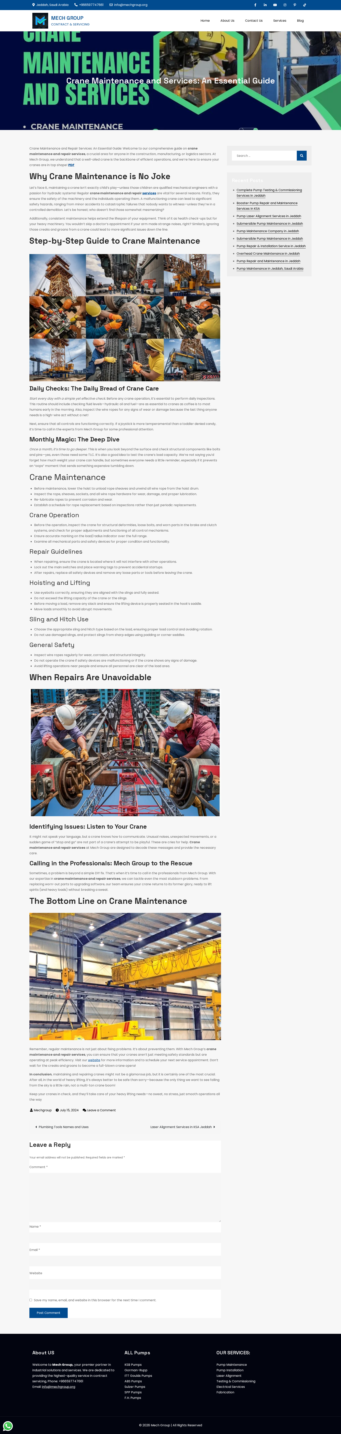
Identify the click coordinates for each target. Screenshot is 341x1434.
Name (35, 1226)
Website (35, 1273)
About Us (227, 20)
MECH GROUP (67, 18)
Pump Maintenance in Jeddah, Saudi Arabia (270, 268)
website (94, 1060)
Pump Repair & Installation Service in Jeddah (271, 246)
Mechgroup (43, 1110)
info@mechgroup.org (130, 5)
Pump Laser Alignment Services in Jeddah (269, 216)
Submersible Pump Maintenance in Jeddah (270, 223)
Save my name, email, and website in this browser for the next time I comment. (95, 1300)
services (149, 193)
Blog (300, 20)
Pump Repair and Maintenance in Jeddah (268, 261)
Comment (38, 1167)
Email (34, 1250)
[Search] (302, 156)
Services (279, 20)
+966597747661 (91, 5)
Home (205, 20)
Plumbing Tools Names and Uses (64, 1127)
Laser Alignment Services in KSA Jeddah (181, 1127)
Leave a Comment (101, 1110)
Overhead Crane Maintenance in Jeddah (268, 253)
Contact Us (254, 20)
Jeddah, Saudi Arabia (52, 5)
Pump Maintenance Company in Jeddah (268, 231)
